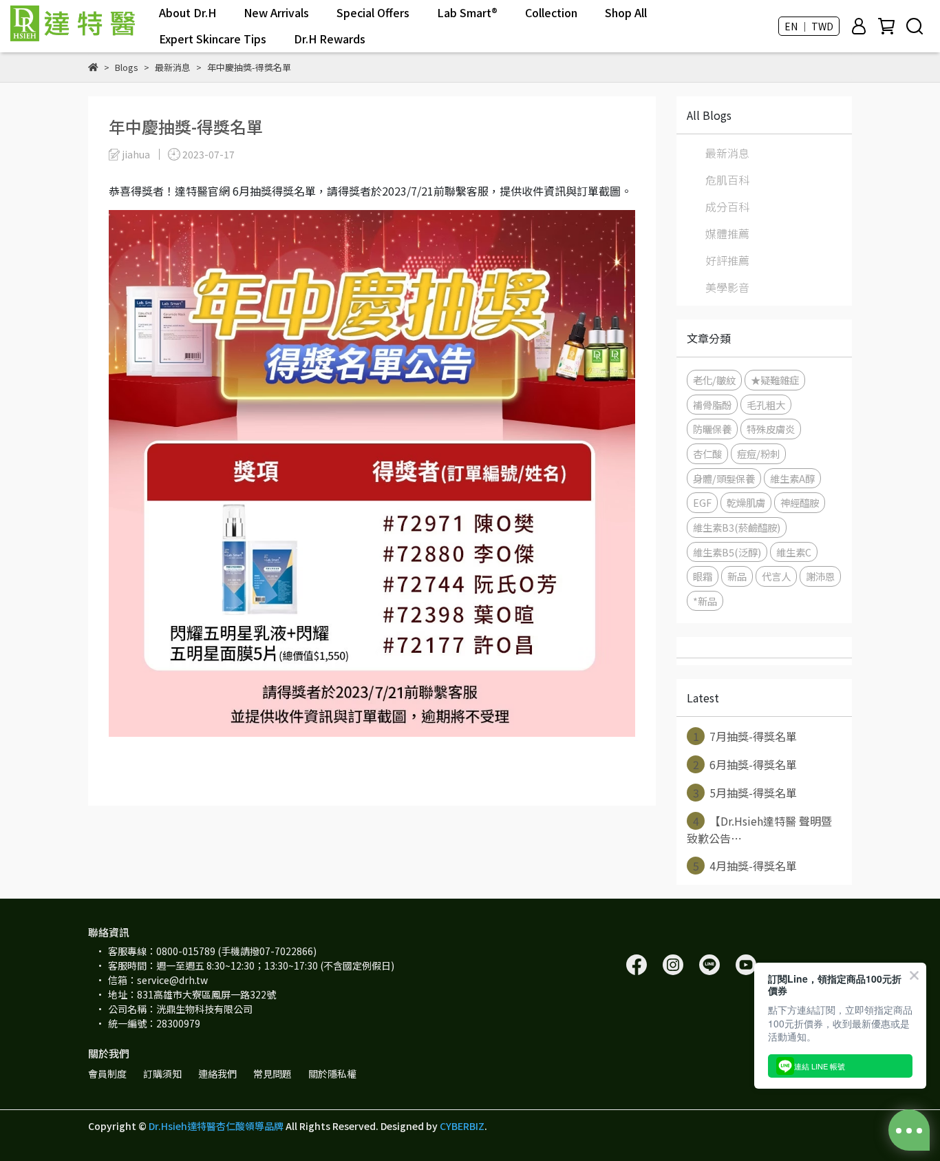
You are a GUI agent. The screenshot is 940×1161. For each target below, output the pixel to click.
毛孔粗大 (766, 404)
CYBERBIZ (462, 1126)
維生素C (793, 552)
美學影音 (727, 287)
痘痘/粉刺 (758, 453)
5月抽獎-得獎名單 (745, 792)
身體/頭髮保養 (724, 478)
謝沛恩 (820, 576)
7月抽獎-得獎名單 (745, 736)
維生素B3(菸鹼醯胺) (736, 527)
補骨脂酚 (712, 404)
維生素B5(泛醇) (727, 552)
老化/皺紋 (714, 380)
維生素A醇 (792, 478)
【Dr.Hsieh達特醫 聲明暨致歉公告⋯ (759, 829)
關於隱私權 (332, 1073)
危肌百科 (727, 179)
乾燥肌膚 (746, 502)
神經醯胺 (799, 502)
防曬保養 (712, 428)
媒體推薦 (727, 233)
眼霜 (702, 576)
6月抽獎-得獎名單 (745, 764)
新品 (737, 576)
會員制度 (107, 1073)
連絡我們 (217, 1073)
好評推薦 (727, 260)
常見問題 (272, 1073)
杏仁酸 (707, 453)
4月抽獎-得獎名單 (745, 865)
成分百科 (727, 206)
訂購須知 (162, 1073)
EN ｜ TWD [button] (808, 26)
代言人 (776, 576)
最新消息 (727, 153)
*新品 (705, 601)
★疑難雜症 (775, 380)
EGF (702, 502)
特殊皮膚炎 (771, 428)
